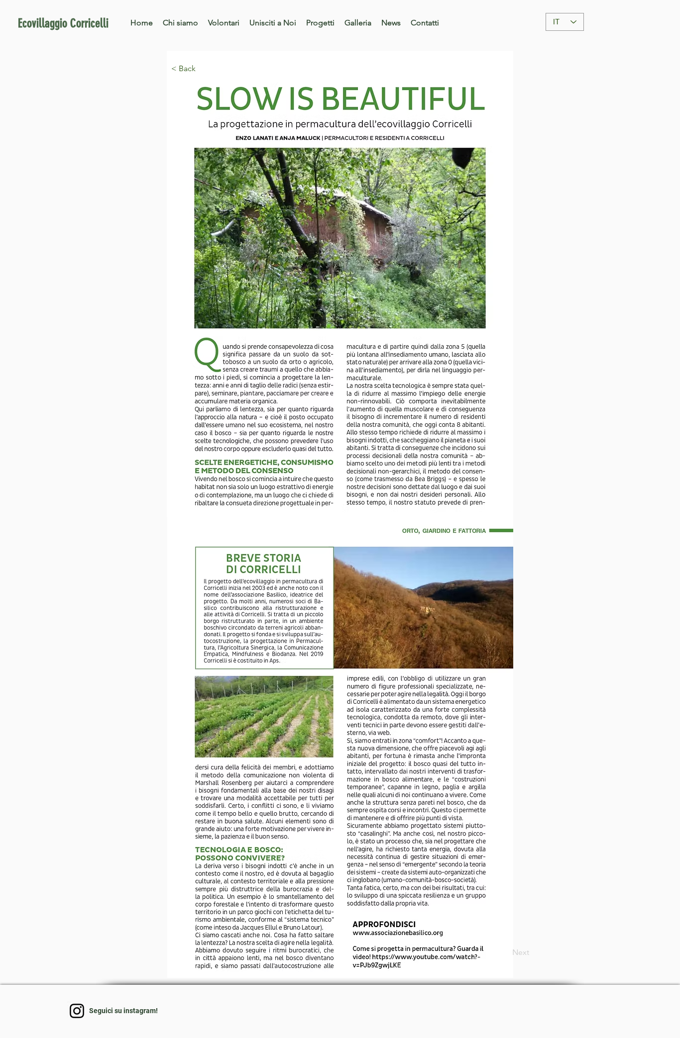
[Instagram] (77, 1011)
